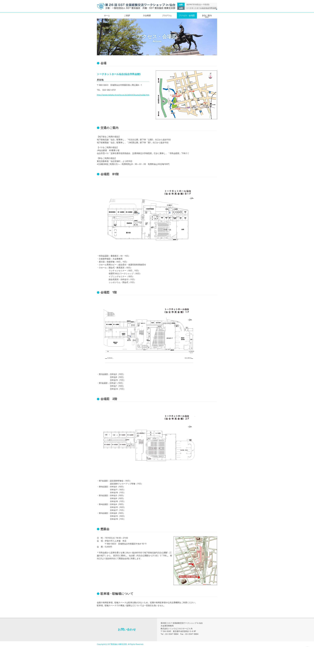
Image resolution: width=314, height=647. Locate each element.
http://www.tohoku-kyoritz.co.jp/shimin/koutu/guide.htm (123, 95)
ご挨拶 (127, 15)
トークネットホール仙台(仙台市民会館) (201, 8)
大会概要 (147, 15)
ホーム (107, 15)
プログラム (167, 15)
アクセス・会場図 (187, 15)
